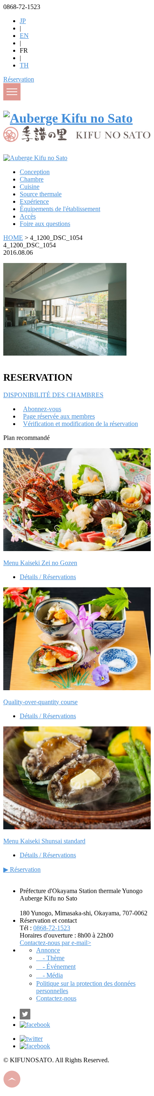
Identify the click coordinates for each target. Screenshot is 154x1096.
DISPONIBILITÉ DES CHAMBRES (53, 394)
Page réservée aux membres (59, 416)
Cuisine (29, 186)
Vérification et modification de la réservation (80, 423)
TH (24, 65)
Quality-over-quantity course (40, 701)
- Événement (56, 966)
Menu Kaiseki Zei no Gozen (40, 562)
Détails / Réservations (48, 576)
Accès (28, 216)
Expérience (34, 201)
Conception (35, 171)
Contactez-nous (56, 998)
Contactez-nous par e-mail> (55, 942)
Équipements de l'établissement (60, 208)
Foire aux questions (45, 223)
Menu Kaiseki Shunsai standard (44, 841)
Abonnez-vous (42, 408)
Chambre (32, 179)
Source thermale (41, 194)
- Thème (50, 957)
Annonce (48, 950)
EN (24, 35)
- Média (49, 975)
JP (23, 20)
